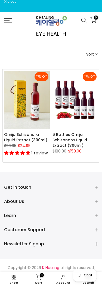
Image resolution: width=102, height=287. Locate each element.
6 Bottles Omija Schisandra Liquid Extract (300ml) (69, 140)
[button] (17, 153)
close (11, 1)
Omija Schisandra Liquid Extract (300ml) (25, 137)
